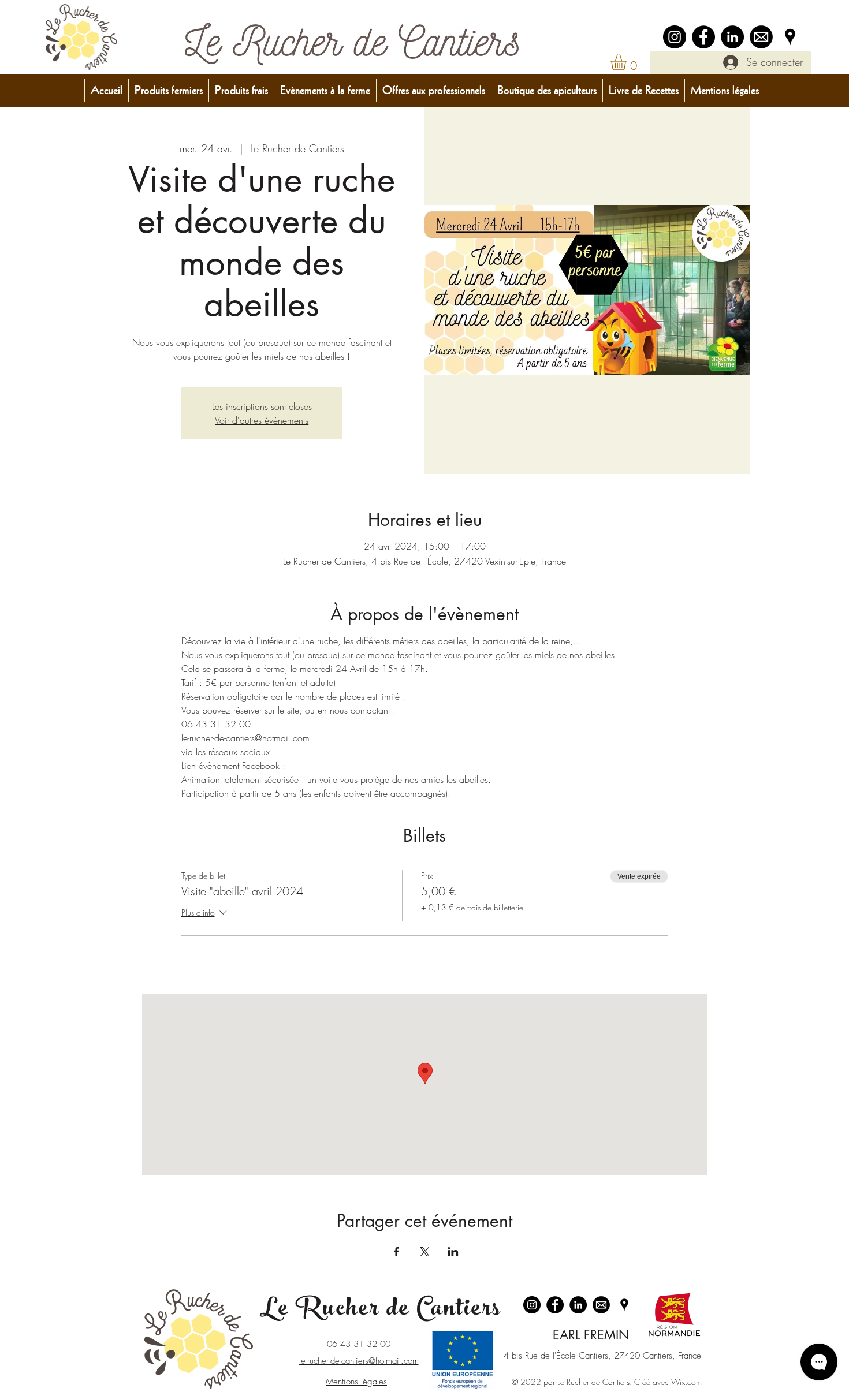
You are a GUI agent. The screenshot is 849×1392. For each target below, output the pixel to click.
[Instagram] (674, 36)
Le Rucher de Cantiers (380, 1310)
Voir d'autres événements (261, 420)
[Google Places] (790, 36)
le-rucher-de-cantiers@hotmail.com (359, 1361)
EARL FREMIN (591, 1335)
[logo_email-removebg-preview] (761, 36)
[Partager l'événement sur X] (424, 1251)
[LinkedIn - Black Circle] (732, 36)
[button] (627, 62)
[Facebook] (703, 36)
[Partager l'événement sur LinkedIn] (453, 1251)
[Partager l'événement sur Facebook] (396, 1251)
